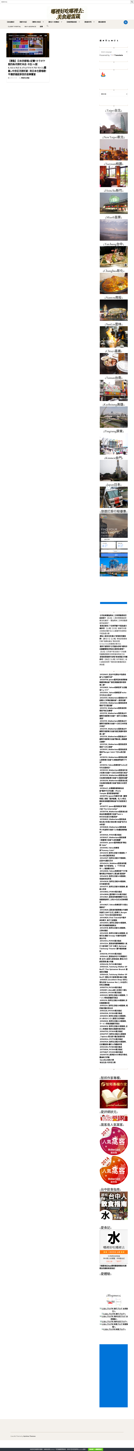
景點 (35, 39)
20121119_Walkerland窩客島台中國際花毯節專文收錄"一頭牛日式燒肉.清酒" (113, 715)
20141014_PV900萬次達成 (110, 941)
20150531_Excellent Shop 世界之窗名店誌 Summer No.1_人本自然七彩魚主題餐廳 (113, 982)
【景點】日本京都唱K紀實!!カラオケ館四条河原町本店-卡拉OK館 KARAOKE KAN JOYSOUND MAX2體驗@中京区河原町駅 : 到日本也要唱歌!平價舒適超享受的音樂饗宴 (27, 68)
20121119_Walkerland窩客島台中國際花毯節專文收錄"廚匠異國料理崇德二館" (113, 731)
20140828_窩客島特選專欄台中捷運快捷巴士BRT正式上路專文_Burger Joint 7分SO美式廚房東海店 (113, 912)
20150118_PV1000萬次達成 (111, 954)
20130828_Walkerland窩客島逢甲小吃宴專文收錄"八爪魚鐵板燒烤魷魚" (113, 829)
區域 (46, 35)
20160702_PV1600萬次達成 (111, 1031)
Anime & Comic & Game (17, 35)
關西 (40, 39)
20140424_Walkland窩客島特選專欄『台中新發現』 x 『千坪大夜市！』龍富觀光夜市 (112, 866)
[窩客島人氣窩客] (114, 1154)
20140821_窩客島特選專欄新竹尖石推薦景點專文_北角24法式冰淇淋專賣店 (113, 899)
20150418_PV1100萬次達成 (111, 964)
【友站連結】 (10, 22)
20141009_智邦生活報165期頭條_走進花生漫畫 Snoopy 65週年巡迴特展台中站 (113, 935)
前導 (41, 26)
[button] (47, 26)
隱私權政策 (102, 22)
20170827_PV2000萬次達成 (111, 1052)
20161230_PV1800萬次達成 (111, 1047)
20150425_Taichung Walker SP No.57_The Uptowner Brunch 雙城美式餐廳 (113, 969)
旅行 (20, 39)
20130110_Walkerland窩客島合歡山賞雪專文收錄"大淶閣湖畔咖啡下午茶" (113, 759)
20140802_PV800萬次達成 (111, 892)
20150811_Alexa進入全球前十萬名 (113, 990)
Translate (118, 55)
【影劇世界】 (88, 22)
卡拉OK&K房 (12, 39)
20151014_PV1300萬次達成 (111, 993)
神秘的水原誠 (25, 78)
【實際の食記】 (36, 22)
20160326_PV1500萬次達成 (111, 1013)
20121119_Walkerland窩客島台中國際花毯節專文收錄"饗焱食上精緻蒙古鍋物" (113, 739)
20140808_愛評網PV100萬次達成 (113, 894)
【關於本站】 (23, 22)
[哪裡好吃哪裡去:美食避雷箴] (67, 15)
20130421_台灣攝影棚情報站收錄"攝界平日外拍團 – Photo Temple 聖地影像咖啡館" (111, 790)
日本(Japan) (27, 39)
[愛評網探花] (114, 1120)
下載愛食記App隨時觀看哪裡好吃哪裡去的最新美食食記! (112, 1267)
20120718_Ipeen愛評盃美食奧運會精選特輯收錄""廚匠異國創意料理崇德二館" (113, 682)
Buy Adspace (30, 26)
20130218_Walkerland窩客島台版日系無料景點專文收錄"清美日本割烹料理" (113, 783)
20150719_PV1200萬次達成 (111, 987)
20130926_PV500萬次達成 (110, 835)
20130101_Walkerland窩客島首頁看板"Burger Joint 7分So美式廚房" (113, 752)
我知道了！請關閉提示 (95, 1449)
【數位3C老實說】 (54, 22)
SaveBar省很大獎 (107, 1060)
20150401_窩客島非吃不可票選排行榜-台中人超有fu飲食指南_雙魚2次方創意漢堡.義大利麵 (113, 959)
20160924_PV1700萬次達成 (111, 1039)
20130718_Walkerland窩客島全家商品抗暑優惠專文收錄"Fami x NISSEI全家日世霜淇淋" (113, 814)
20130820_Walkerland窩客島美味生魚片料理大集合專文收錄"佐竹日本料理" (113, 821)
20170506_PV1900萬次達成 (111, 1050)
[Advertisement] (115, 1375)
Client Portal (14, 26)
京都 (41, 35)
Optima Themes (29, 1436)
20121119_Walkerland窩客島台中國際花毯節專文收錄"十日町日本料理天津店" (113, 723)
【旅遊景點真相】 (72, 22)
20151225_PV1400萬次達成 (111, 1011)
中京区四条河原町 (32, 35)
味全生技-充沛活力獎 (108, 1062)
